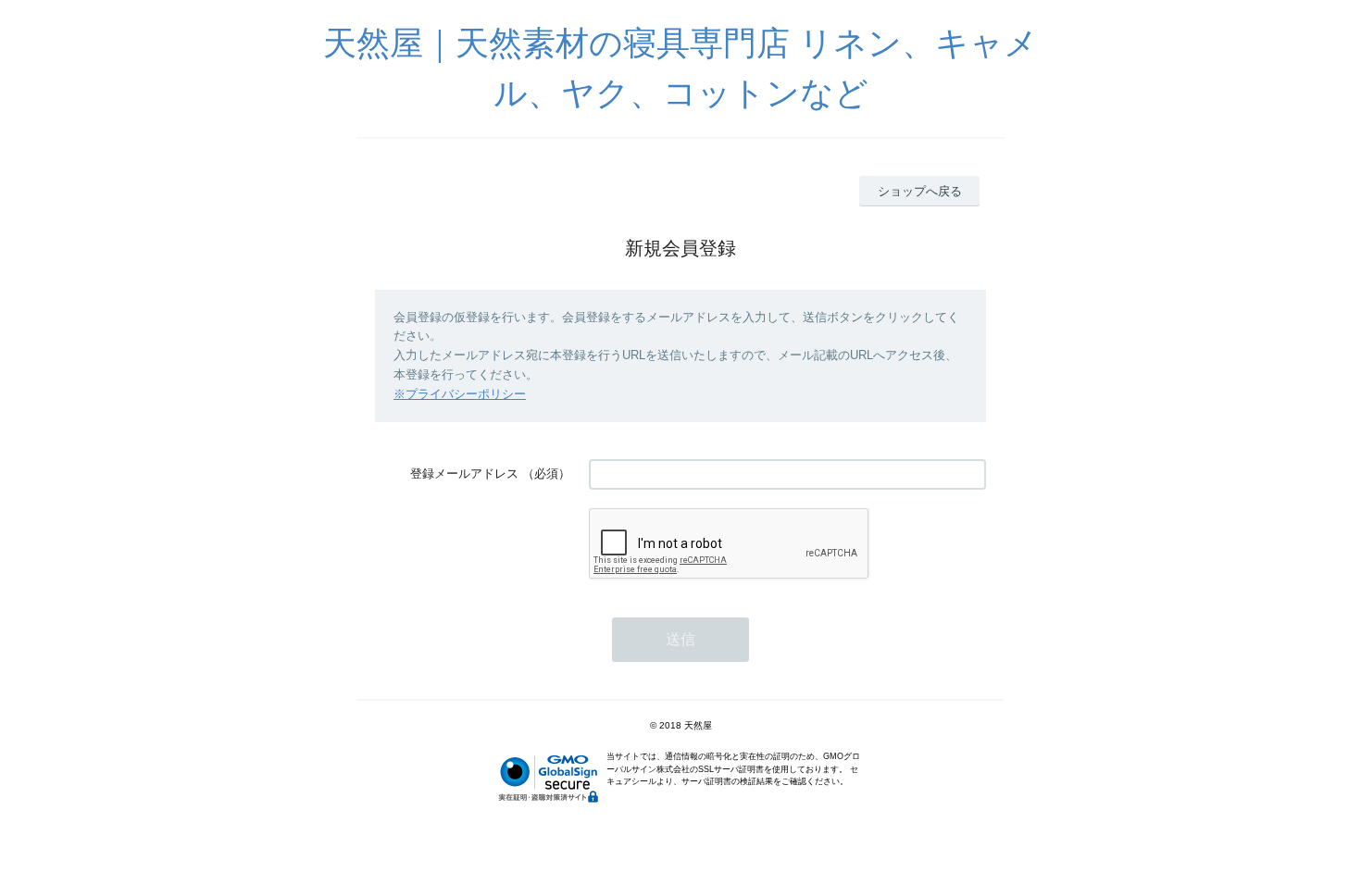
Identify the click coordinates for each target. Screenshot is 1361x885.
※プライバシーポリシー (459, 394)
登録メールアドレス (464, 473)
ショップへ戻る (920, 191)
